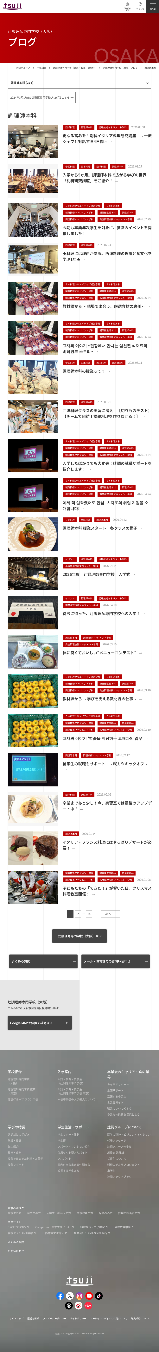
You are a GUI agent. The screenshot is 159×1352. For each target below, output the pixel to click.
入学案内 (65, 1071)
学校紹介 (41, 67)
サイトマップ (16, 1318)
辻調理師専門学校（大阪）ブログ (120, 67)
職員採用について (140, 1318)
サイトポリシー (78, 1318)
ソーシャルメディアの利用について (108, 1318)
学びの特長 (16, 1126)
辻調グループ (23, 67)
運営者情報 (33, 1318)
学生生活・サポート (73, 1126)
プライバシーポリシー (54, 1318)
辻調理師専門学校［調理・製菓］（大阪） (74, 67)
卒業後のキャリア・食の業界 (128, 1074)
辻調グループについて (124, 1126)
